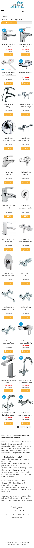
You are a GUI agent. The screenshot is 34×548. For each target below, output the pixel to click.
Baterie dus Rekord (25, 73)
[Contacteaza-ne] (23, 11)
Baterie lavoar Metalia (9, 173)
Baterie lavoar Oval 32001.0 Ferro (8, 240)
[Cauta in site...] (32, 11)
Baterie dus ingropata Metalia (25, 207)
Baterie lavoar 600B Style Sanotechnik (25, 381)
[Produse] (2, 11)
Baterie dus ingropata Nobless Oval (8, 274)
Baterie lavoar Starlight (9, 105)
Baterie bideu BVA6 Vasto (8, 45)
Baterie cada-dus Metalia (26, 173)
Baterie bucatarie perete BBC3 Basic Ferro (8, 74)
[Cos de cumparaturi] (28, 11)
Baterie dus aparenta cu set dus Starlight (25, 139)
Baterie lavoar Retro (26, 274)
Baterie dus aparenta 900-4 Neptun (25, 342)
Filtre (9, 23)
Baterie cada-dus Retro (26, 308)
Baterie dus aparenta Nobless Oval (25, 240)
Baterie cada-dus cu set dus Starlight (26, 105)
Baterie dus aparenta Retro (8, 342)
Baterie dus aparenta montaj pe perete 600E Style (25, 414)
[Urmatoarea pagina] (30, 427)
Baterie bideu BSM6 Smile (8, 207)
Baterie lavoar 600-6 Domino (8, 381)
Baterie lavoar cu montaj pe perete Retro (8, 308)
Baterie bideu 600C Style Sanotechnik (8, 414)
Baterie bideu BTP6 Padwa (25, 45)
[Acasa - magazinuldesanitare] (17, 4)
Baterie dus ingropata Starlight (8, 139)
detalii (9, 55)
